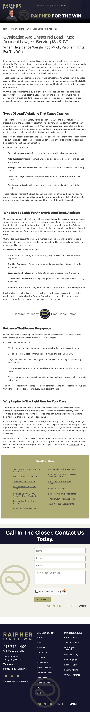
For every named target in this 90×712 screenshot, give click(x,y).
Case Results (43, 678)
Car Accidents (70, 637)
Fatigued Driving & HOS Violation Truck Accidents (25, 495)
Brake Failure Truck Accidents (62, 494)
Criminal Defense (72, 675)
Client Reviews (43, 683)
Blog (39, 693)
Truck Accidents (18, 29)
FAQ (38, 688)
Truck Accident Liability (24, 481)
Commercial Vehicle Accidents (62, 469)
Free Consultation (45, 667)
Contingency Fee (44, 673)
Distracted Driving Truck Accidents (24, 487)
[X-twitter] (12, 676)
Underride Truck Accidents (25, 476)
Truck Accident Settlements (61, 504)
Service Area (42, 662)
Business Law (70, 665)
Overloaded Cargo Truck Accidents (24, 502)
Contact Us (42, 652)
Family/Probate (71, 670)
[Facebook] (6, 676)
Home (6, 29)
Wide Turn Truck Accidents (25, 508)
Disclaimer (22, 669)
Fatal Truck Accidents (58, 489)
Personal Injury (71, 655)
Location (41, 657)
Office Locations (13, 651)
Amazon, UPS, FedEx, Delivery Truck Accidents (62, 475)
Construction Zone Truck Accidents (59, 482)
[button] (84, 6)
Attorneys (41, 647)
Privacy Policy (9, 669)
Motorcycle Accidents (69, 648)
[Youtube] (18, 676)
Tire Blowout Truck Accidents (62, 499)
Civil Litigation (70, 660)
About (39, 642)
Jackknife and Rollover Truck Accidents (26, 470)
